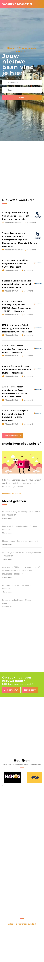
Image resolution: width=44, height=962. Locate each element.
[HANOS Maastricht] (10, 777)
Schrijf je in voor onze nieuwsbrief (22, 924)
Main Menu (40, 4)
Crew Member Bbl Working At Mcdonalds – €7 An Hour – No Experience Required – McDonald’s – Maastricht (21, 570)
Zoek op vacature (11, 690)
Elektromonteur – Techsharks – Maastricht (20, 541)
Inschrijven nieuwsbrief (11, 494)
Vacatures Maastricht (17, 4)
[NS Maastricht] (33, 777)
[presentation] (2, 785)
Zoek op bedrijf (30, 690)
